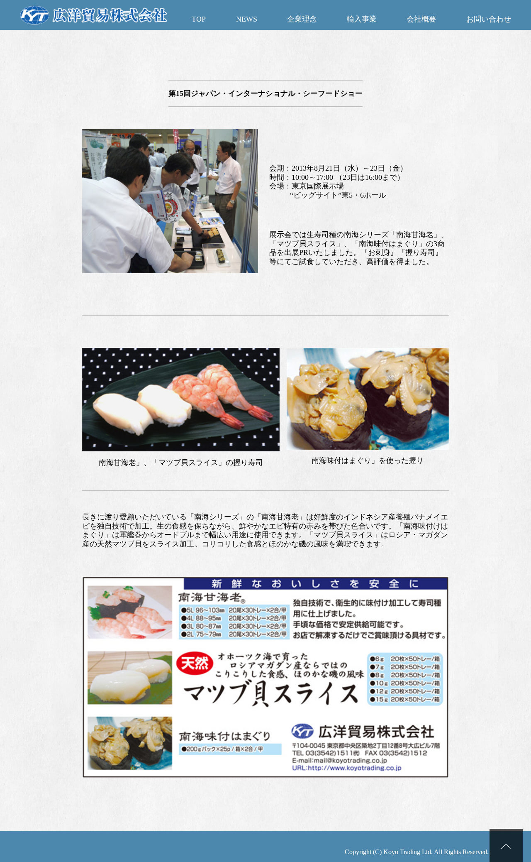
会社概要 (421, 19)
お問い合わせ (488, 19)
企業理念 (302, 19)
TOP (199, 19)
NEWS (246, 19)
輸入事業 (362, 19)
